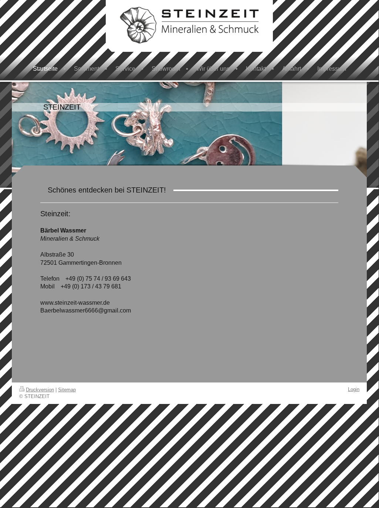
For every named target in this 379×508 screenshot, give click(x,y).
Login (353, 389)
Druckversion (40, 389)
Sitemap (67, 389)
